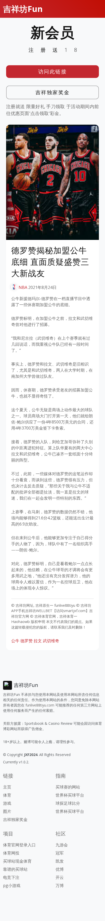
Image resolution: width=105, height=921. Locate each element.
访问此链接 (52, 71)
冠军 (60, 853)
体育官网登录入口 (19, 845)
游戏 (7, 803)
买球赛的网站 (68, 787)
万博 (60, 885)
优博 (60, 869)
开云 (60, 877)
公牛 (15, 641)
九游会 (62, 845)
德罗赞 (26, 641)
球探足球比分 (68, 803)
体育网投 (11, 853)
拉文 (38, 641)
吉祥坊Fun (23, 8)
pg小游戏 (11, 885)
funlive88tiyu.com (39, 705)
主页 (7, 787)
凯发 (60, 861)
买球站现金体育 (17, 861)
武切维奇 (51, 641)
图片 (7, 811)
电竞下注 (11, 877)
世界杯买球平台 (70, 795)
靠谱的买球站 (15, 869)
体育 (7, 795)
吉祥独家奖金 (52, 92)
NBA (23, 287)
